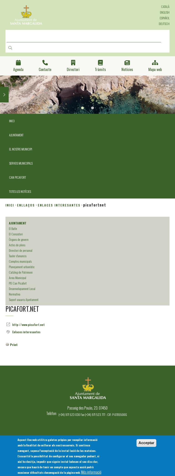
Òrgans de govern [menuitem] (18, 239)
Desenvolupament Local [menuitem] (22, 288)
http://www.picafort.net (28, 324)
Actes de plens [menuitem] (17, 244)
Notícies (127, 69)
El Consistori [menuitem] (16, 234)
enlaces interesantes (59, 205)
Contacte (45, 69)
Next (4, 94)
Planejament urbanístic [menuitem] (22, 266)
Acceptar (146, 443)
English (165, 12)
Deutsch (164, 23)
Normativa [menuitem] (14, 294)
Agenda (18, 69)
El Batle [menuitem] (13, 228)
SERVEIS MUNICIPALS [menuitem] (21, 163)
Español (165, 17)
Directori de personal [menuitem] (20, 250)
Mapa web (155, 69)
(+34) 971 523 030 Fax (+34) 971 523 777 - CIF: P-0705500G (93, 414)
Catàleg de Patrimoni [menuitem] (21, 272)
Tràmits (100, 69)
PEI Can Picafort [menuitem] (18, 283)
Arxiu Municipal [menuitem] (17, 277)
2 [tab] (92, 108)
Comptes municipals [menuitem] (20, 261)
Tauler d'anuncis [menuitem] (17, 255)
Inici (9, 205)
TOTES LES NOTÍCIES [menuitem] (20, 191)
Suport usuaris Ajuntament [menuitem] (24, 299)
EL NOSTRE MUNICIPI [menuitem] (20, 149)
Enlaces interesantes (26, 331)
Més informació (91, 472)
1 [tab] (82, 108)
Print (14, 344)
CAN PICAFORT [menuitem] (17, 177)
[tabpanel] (87, 95)
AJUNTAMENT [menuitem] (16, 134)
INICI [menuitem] (12, 120)
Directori (73, 69)
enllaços (26, 205)
